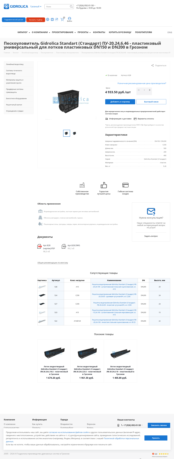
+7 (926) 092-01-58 (85, 5)
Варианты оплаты (145, 118)
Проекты (83, 32)
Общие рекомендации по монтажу (52, 262)
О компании (40, 32)
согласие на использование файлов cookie (69, 432)
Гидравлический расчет (13, 19)
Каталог (23, 32)
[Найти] (71, 6)
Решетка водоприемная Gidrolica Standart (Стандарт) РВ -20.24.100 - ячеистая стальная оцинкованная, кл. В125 (114, 321)
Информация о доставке (120, 118)
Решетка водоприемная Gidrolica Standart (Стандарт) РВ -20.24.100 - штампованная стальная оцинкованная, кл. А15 (114, 286)
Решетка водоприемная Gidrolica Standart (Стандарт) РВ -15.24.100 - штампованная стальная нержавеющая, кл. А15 (114, 312)
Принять (156, 438)
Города (64, 419)
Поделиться (160, 65)
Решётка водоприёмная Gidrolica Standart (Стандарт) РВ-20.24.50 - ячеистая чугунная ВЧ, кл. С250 (114, 304)
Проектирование (62, 32)
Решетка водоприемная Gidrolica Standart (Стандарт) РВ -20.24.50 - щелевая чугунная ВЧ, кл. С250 (114, 295)
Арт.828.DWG (74, 245)
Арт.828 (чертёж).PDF (49, 247)
